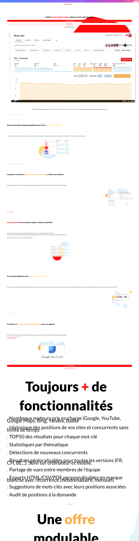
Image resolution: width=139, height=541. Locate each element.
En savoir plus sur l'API (11, 338)
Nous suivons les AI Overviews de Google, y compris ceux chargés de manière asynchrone (70, 1)
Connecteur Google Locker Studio (14, 336)
